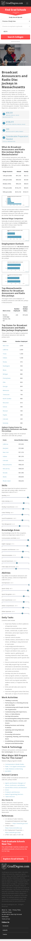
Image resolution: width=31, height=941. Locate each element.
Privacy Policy (16, 910)
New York (6, 345)
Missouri (5, 411)
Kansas (5, 407)
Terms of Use (6, 919)
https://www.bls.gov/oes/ (20, 823)
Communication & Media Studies (14, 764)
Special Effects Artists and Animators (16, 787)
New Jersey (6, 468)
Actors (7, 790)
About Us (4, 910)
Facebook (5, 926)
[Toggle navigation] (27, 3)
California (5, 349)
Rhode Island (7, 481)
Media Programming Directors (14, 794)
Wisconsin (6, 402)
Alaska (4, 477)
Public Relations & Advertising (14, 769)
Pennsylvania (6, 378)
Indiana (5, 358)
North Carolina (7, 398)
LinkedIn (5, 930)
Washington (6, 366)
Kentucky (5, 423)
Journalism (8, 771)
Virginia (5, 415)
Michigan (5, 374)
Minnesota (6, 390)
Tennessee (6, 394)
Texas (4, 354)
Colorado (5, 419)
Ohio (4, 382)
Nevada (5, 473)
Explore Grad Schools (13, 858)
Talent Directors (10, 796)
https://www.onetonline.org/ (13, 828)
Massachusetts (7, 464)
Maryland (5, 448)
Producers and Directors (12, 792)
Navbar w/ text (12, 3)
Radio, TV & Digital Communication (15, 766)
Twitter (5, 934)
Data (9, 910)
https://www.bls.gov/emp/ (13, 832)
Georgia (5, 386)
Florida (5, 362)
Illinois (4, 370)
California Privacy (7, 912)
